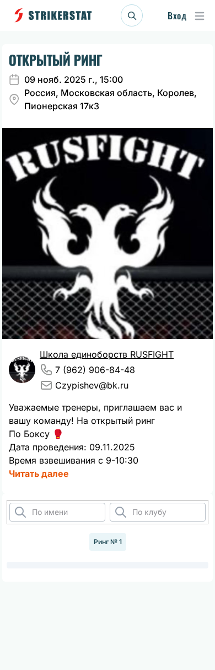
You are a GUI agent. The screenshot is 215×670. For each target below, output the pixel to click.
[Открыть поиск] (132, 15)
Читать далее (39, 473)
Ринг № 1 (108, 542)
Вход (177, 15)
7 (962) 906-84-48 (95, 369)
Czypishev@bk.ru (91, 385)
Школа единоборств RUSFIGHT (107, 354)
